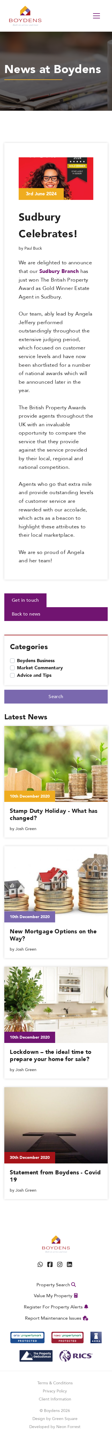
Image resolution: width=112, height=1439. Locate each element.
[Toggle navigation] (96, 15)
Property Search (53, 1285)
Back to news (26, 614)
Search (56, 696)
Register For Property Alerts (53, 1307)
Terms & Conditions (55, 1383)
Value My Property (53, 1296)
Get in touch (25, 600)
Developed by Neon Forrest (54, 1427)
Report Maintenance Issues (53, 1318)
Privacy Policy (55, 1391)
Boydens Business (36, 661)
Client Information (55, 1399)
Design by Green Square (55, 1418)
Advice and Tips (34, 675)
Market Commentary (40, 668)
